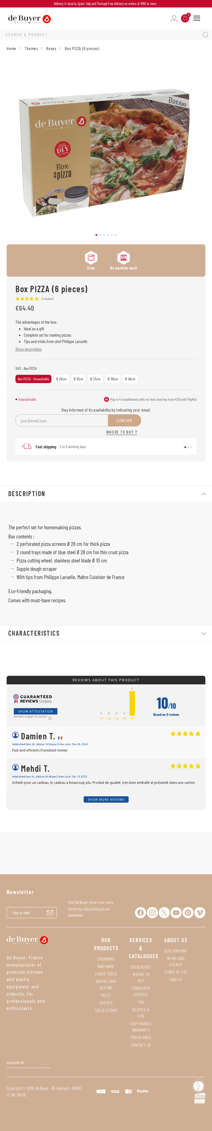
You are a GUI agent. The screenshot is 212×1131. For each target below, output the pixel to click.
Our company (175, 950)
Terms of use (176, 972)
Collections (106, 1010)
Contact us (141, 1045)
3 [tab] (104, 235)
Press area (141, 1037)
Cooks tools (106, 973)
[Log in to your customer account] (174, 18)
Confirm (124, 420)
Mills (106, 995)
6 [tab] (115, 235)
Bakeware (106, 966)
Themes (106, 1002)
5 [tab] (112, 235)
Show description (28, 349)
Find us (175, 979)
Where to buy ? (121, 431)
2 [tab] (100, 235)
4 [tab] (108, 235)
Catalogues (141, 966)
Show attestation (35, 711)
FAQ (141, 1001)
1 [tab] (96, 235)
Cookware (106, 958)
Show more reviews (106, 799)
